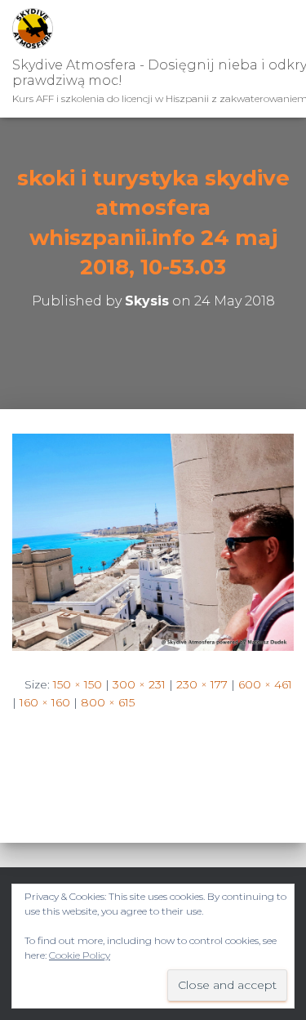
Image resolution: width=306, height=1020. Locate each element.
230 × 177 (202, 684)
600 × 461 (265, 684)
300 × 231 (139, 684)
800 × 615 (108, 702)
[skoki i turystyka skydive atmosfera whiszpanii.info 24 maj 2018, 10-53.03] (153, 541)
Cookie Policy (79, 955)
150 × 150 (77, 684)
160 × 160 (45, 702)
